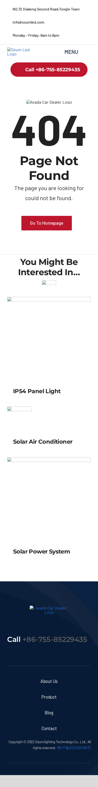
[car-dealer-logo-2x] (20, 49)
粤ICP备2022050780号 (74, 748)
